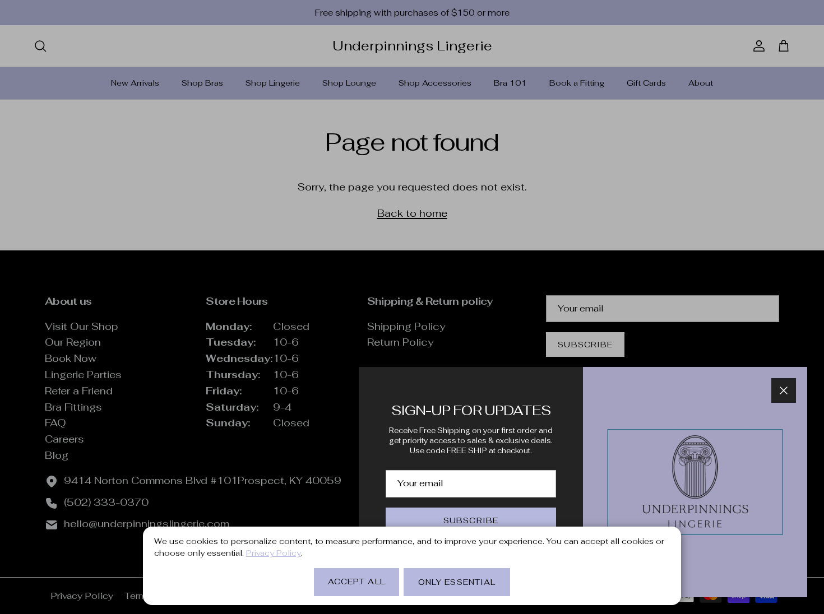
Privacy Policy (273, 553)
